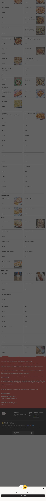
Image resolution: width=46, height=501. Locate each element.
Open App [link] (23, 495)
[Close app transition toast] (43, 488)
